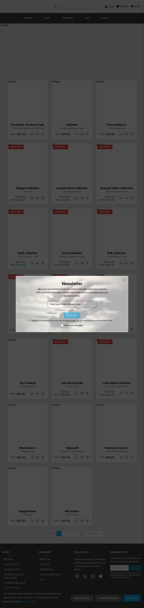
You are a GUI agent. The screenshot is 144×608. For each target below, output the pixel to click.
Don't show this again (73, 325)
